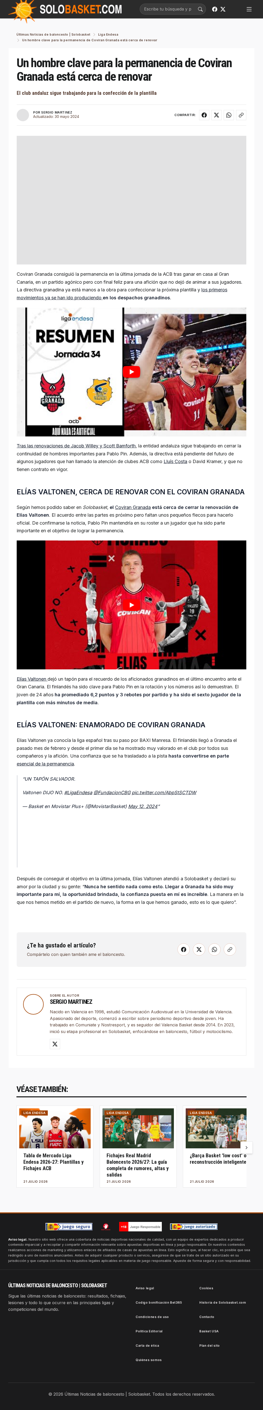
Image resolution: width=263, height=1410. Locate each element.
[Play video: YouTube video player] (131, 372)
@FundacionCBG (111, 792)
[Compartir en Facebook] (204, 115)
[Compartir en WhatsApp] (229, 115)
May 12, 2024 (142, 806)
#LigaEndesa (78, 792)
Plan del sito (209, 1345)
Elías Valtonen (32, 679)
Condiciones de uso (152, 1317)
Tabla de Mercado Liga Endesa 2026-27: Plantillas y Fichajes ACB (53, 1161)
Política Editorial (149, 1331)
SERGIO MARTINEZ (56, 112)
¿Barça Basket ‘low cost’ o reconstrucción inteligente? (219, 1158)
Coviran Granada (133, 507)
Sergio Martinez (71, 1001)
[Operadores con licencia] (194, 1226)
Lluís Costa (175, 461)
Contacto (206, 1317)
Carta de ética (147, 1345)
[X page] (223, 9)
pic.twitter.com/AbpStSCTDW (164, 792)
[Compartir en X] (216, 115)
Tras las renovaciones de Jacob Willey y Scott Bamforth (76, 445)
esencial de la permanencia (45, 764)
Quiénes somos (149, 1360)
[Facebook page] (214, 9)
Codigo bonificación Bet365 (159, 1302)
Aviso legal (145, 1288)
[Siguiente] (246, 1147)
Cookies (206, 1288)
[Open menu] (249, 9)
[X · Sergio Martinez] (55, 1044)
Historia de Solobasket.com (222, 1302)
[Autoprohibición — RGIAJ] (106, 1227)
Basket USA (209, 1331)
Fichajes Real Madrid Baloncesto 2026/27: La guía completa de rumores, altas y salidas (138, 1165)
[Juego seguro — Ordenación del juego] (69, 1226)
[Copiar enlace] (241, 115)
